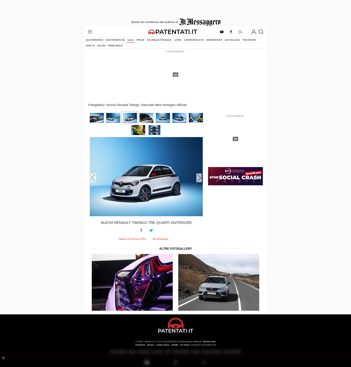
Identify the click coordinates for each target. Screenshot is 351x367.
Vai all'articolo (160, 238)
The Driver (249, 40)
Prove (140, 40)
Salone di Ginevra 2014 (132, 238)
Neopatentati (214, 40)
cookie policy (162, 345)
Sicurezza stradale (159, 40)
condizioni (140, 345)
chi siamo (184, 345)
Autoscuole (232, 40)
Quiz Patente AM (115, 40)
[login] (253, 31)
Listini (177, 40)
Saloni (101, 45)
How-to (90, 45)
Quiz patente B (94, 40)
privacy (150, 345)
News (130, 40)
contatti (174, 345)
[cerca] (262, 31)
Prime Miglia (115, 45)
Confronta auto (194, 40)
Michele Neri (209, 341)
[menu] (89, 31)
